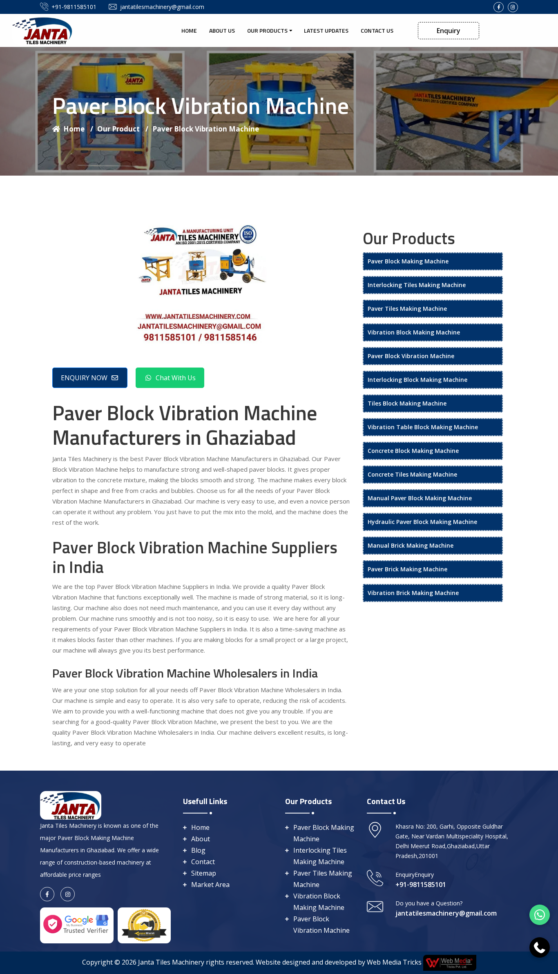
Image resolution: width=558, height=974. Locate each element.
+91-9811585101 (73, 7)
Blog (198, 850)
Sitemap (203, 873)
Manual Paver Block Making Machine (420, 498)
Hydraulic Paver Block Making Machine (422, 522)
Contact (203, 861)
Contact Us (377, 30)
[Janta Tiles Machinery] (43, 29)
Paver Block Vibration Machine (205, 129)
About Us (222, 30)
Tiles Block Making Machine (407, 403)
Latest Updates (326, 30)
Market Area (210, 884)
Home (189, 30)
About (200, 838)
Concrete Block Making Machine (413, 451)
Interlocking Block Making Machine (417, 379)
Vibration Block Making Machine (414, 332)
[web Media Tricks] (449, 962)
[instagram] (513, 7)
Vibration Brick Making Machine (413, 593)
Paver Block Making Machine (408, 261)
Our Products (267, 30)
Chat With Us (176, 377)
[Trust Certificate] (144, 924)
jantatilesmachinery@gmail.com (162, 7)
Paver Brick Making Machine (407, 569)
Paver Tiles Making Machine (407, 308)
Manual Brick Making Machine (410, 545)
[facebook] (498, 7)
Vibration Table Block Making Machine (423, 427)
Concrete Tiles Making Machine (412, 474)
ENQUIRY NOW (84, 377)
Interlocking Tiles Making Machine (417, 285)
